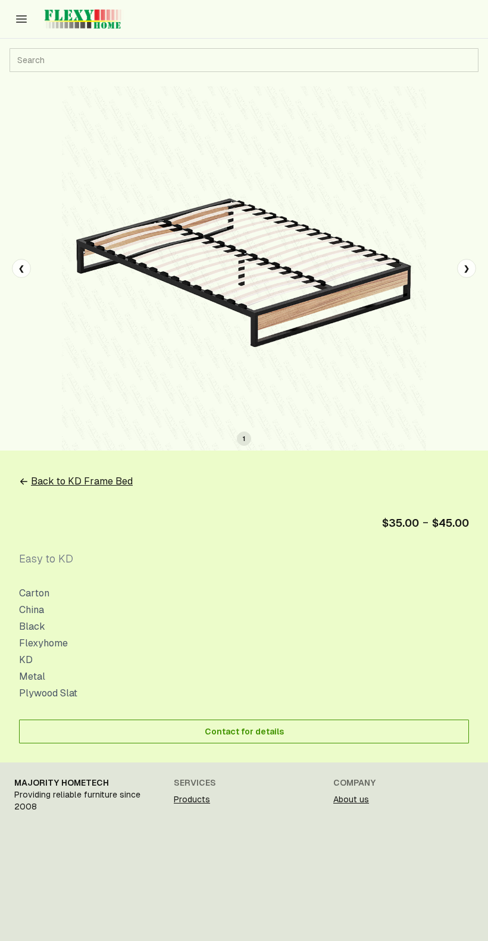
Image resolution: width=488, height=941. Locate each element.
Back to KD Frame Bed (82, 481)
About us (351, 799)
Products (192, 799)
